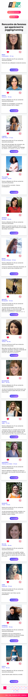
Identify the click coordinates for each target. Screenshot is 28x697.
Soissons (4, 97)
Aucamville (5, 627)
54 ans (8, 504)
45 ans (9, 97)
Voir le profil (14, 70)
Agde (3, 423)
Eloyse (3, 258)
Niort (3, 382)
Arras (3, 667)
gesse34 (4, 299)
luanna (4, 666)
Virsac (3, 504)
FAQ (6, 695)
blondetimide (5, 381)
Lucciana (4, 545)
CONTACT (24, 695)
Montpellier (5, 300)
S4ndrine (4, 217)
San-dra (4, 544)
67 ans (11, 56)
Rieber (3, 54)
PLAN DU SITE (16, 695)
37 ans (7, 423)
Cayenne (4, 178)
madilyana (4, 625)
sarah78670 (5, 462)
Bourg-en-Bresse (6, 260)
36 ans (8, 667)
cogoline (4, 136)
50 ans (9, 545)
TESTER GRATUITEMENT (14, 12)
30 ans (7, 382)
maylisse (4, 421)
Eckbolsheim (5, 56)
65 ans (9, 341)
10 (17, 691)
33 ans (15, 464)
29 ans (14, 260)
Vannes (4, 341)
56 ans (9, 219)
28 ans (9, 178)
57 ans (11, 137)
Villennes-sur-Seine (7, 464)
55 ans (10, 586)
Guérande (4, 586)
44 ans (11, 300)
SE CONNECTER (14, 16)
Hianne (4, 95)
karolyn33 (4, 503)
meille (3, 584)
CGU (10, 695)
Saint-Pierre (5, 137)
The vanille (5, 177)
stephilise (4, 340)
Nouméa (4, 219)
